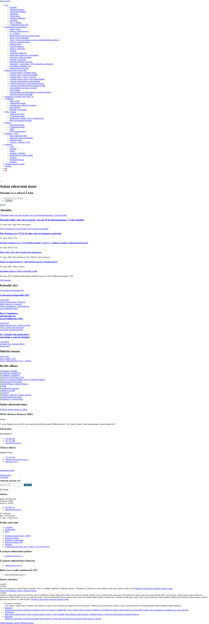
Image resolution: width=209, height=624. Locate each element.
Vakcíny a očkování (17, 49)
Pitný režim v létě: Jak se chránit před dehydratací (20, 252)
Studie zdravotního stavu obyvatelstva (24, 55)
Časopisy (13, 157)
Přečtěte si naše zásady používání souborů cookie (154, 588)
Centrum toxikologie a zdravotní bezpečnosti (27, 83)
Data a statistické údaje (18, 136)
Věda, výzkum (10, 112)
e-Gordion (9, 527)
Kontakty (13, 162)
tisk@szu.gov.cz (11, 462)
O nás (12, 147)
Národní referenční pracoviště (21, 94)
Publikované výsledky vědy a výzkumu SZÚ (27, 118)
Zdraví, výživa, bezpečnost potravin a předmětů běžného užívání (34, 40)
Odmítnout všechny (16, 591)
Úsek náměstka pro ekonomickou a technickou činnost (30, 92)
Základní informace (17, 9)
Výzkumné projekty (17, 116)
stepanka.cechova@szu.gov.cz (17, 459)
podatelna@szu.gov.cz (13, 556)
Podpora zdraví (15, 44)
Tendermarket (10, 529)
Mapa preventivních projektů (21, 120)
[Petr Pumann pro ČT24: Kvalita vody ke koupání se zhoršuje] (24, 229)
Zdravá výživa (15, 29)
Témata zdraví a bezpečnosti (15, 27)
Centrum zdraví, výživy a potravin (23, 77)
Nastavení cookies (12, 538)
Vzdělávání (9, 99)
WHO (12, 129)
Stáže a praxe (15, 101)
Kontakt (8, 166)
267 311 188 (10, 441)
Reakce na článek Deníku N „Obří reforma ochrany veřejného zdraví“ (29, 262)
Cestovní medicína (17, 46)
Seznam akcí (5, 346)
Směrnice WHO (16, 140)
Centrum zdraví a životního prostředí (24, 75)
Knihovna (8, 144)
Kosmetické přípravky (18, 53)
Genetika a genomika (18, 60)
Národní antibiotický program (21, 62)
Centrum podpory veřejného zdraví (23, 73)
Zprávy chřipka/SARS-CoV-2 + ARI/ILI (15, 361)
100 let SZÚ (4, 356)
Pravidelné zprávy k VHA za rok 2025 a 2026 (18, 271)
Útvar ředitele (15, 90)
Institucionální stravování (19, 68)
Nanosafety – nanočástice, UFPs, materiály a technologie (31, 64)
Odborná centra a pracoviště (15, 70)
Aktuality (13, 7)
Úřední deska (15, 16)
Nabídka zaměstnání (17, 18)
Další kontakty (5, 475)
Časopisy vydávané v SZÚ (20, 142)
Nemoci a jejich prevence (19, 31)
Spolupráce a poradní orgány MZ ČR (19, 97)
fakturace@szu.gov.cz (13, 565)
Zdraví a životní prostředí (19, 38)
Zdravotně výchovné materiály (21, 138)
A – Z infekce (15, 33)
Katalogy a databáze (17, 153)
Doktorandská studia (17, 103)
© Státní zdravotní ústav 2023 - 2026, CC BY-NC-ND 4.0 (27, 547)
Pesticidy (13, 51)
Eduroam (8, 544)
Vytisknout (4, 477)
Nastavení (4, 591)
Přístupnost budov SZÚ (14, 542)
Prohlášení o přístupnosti (14, 540)
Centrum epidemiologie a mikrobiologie (25, 81)
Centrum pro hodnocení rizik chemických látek (27, 86)
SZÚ (7, 5)
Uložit (2, 623)
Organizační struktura (18, 12)
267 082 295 (10, 439)
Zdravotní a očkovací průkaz (21, 57)
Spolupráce (14, 14)
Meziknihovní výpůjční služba (21, 155)
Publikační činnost (17, 160)
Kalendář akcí (15, 107)
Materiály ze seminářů (18, 110)
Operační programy (17, 125)
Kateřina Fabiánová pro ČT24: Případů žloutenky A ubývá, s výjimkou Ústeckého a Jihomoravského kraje (44, 243)
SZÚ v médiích (15, 23)
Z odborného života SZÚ (19, 25)
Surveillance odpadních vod (20, 66)
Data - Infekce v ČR (7, 359)
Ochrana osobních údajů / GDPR (17, 536)
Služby (12, 151)
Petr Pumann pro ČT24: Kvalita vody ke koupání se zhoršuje (30, 233)
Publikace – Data (11, 134)
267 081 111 (10, 507)
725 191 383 (10, 457)
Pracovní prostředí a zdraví (20, 42)
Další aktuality (5, 280)
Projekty (8, 123)
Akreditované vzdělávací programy (23, 105)
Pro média (13, 20)
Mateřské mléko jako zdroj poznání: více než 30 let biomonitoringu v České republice (42, 220)
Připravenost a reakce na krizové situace (25, 36)
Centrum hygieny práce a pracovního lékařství (27, 79)
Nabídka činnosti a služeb (14, 164)
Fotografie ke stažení (7, 470)
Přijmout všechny (30, 591)
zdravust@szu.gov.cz (13, 443)
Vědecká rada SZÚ (17, 114)
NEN (7, 532)
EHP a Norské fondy (18, 131)
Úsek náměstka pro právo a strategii (23, 88)
